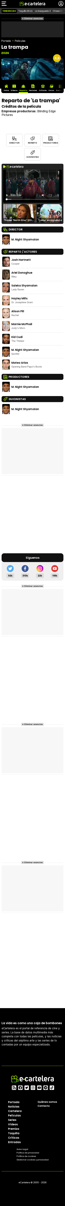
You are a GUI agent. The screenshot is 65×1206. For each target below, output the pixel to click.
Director (14, 143)
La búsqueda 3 (42, 11)
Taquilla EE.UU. (25, 11)
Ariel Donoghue (21, 273)
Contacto (44, 1105)
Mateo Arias (19, 363)
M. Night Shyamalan (25, 239)
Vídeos (13, 1124)
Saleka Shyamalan (24, 285)
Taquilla (13, 1133)
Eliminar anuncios (33, 18)
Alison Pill (17, 311)
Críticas (13, 1137)
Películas (20, 40)
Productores (50, 143)
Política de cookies (26, 1156)
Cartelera (15, 1111)
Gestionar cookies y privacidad (33, 1159)
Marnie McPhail (21, 324)
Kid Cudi (17, 337)
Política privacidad (28, 1152)
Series (12, 1120)
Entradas (14, 1142)
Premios (13, 1129)
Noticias (13, 1106)
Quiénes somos (47, 1101)
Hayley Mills (19, 298)
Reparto (32, 143)
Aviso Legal (22, 1149)
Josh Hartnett (21, 260)
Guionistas (32, 157)
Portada (6, 40)
